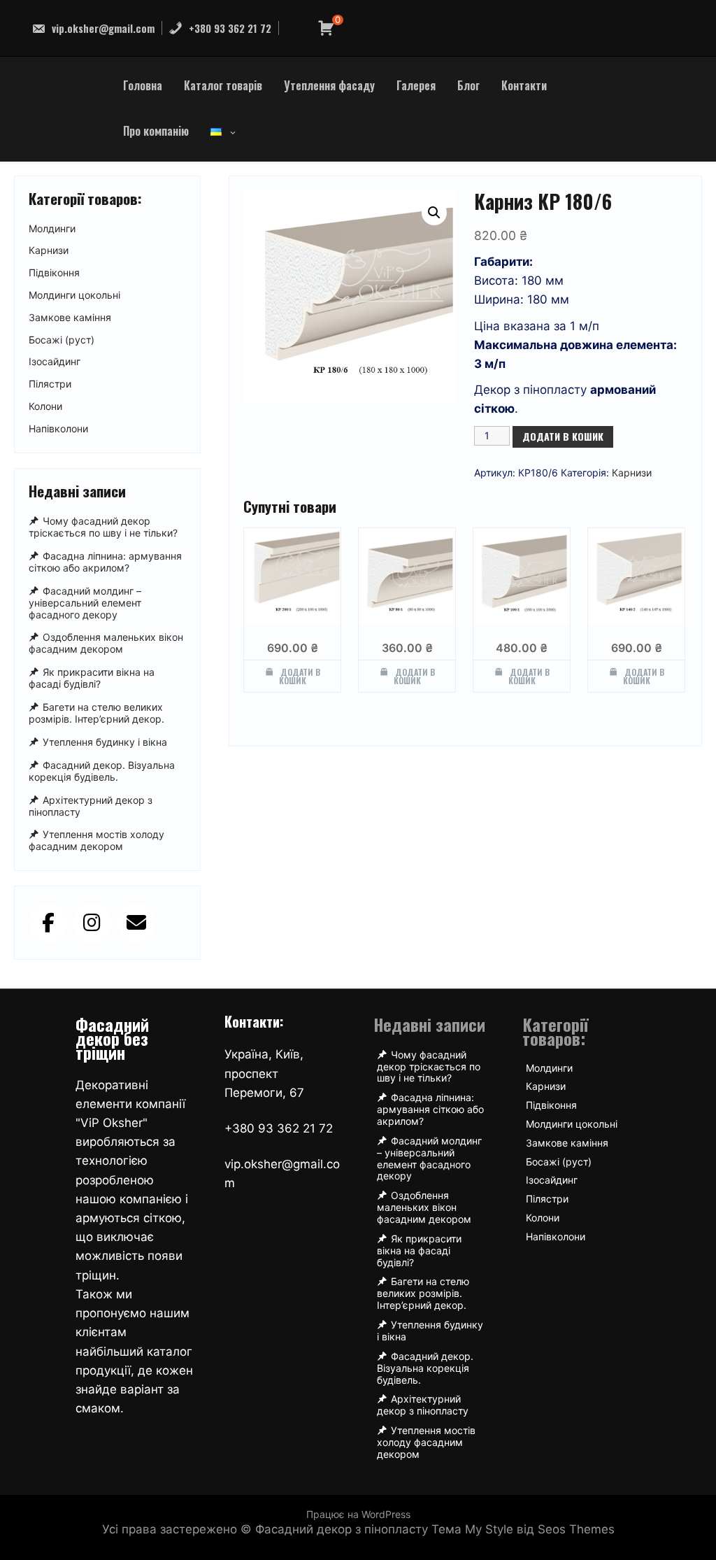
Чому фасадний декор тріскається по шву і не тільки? (103, 527)
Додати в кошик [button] (299, 676)
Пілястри (50, 384)
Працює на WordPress (358, 1514)
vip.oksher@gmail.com (102, 28)
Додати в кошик (562, 436)
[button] (434, 212)
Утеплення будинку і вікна (105, 742)
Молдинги (52, 228)
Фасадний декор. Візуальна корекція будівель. (102, 771)
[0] (326, 28)
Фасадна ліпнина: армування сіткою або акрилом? (105, 562)
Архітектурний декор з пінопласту (90, 806)
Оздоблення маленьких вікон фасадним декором (106, 643)
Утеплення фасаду (329, 85)
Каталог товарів (223, 85)
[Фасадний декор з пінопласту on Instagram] (92, 922)
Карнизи (632, 472)
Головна (142, 85)
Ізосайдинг (54, 361)
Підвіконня (54, 272)
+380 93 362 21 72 (228, 28)
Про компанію (156, 130)
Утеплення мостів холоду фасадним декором (96, 841)
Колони (45, 406)
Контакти (524, 85)
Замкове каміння (70, 317)
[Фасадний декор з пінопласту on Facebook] (48, 922)
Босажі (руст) (61, 340)
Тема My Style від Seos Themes (523, 1529)
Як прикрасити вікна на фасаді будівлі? (92, 678)
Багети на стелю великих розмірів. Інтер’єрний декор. (96, 713)
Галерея (416, 85)
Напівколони (58, 428)
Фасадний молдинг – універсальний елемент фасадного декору (85, 603)
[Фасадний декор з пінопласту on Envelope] (136, 922)
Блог (468, 85)
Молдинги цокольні (74, 295)
